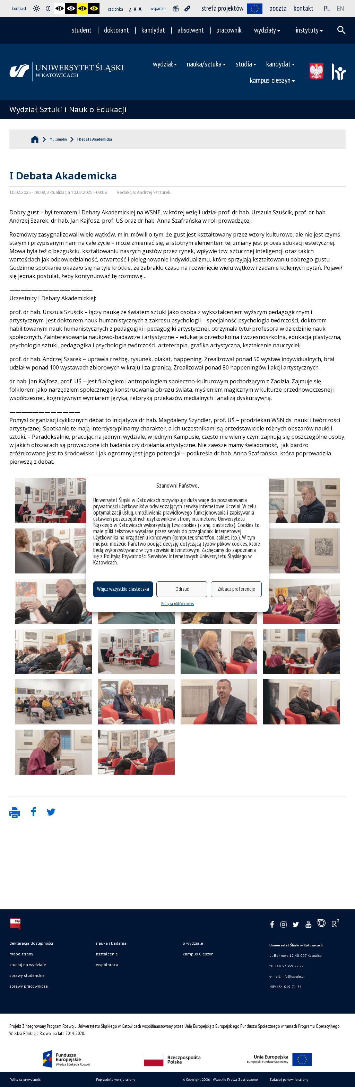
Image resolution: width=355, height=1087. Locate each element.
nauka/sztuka (204, 64)
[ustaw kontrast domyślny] (36, 8)
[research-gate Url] (335, 924)
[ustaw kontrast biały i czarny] (71, 8)
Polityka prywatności (25, 1079)
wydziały (265, 30)
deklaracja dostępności (31, 943)
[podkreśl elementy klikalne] (187, 8)
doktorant (116, 30)
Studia (244, 64)
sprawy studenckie (27, 975)
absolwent (191, 30)
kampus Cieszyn (198, 953)
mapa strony (21, 953)
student (82, 30)
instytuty (307, 30)
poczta (278, 8)
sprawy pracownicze (28, 986)
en (340, 8)
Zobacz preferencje (236, 589)
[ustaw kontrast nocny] (48, 8)
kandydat (153, 30)
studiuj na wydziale (27, 964)
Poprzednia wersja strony (115, 1079)
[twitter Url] (296, 924)
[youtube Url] (308, 924)
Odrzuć (182, 589)
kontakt (303, 8)
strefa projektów (222, 8)
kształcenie (107, 953)
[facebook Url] (272, 924)
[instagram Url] (283, 924)
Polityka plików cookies (177, 603)
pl (327, 8)
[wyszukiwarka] (341, 30)
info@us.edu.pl (293, 976)
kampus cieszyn (270, 80)
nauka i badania (111, 943)
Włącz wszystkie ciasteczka (123, 589)
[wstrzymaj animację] (176, 8)
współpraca (107, 964)
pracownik (229, 30)
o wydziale (193, 943)
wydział (163, 64)
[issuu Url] (322, 924)
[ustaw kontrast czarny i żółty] (82, 8)
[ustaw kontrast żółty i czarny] (93, 8)
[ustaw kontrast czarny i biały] (59, 8)
